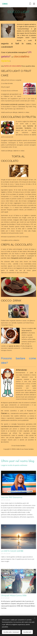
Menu (34, 4)
